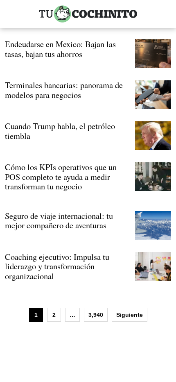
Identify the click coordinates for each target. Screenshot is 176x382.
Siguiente (129, 315)
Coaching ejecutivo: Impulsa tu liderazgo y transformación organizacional (57, 266)
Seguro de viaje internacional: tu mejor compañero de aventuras (59, 220)
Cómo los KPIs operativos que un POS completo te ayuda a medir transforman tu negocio (61, 176)
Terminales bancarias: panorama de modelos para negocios (64, 89)
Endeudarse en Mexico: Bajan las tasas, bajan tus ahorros (60, 48)
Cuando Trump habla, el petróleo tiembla (60, 130)
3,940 (95, 315)
